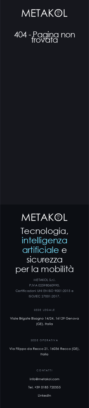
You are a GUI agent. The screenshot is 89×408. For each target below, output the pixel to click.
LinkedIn (44, 395)
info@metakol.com (45, 379)
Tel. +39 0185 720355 (44, 387)
